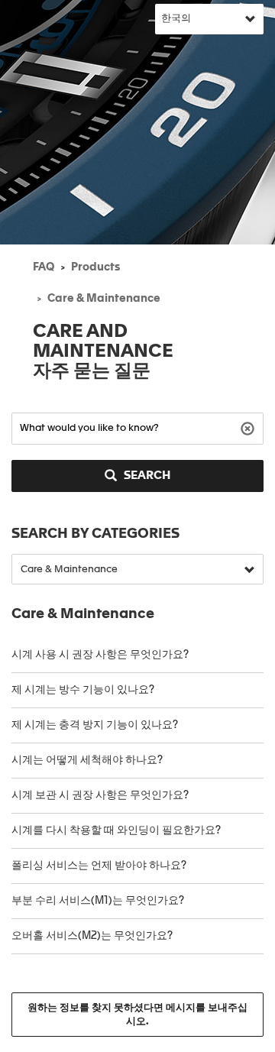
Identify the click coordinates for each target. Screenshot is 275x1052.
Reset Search (249, 427)
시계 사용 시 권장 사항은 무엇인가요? (100, 654)
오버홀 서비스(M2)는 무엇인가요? (92, 936)
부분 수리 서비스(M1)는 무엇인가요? (97, 900)
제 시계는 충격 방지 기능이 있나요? (94, 725)
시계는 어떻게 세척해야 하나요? (87, 760)
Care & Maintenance (103, 298)
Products (95, 267)
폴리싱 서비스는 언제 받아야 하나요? (98, 865)
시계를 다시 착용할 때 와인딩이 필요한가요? (117, 830)
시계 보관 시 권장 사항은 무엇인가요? (100, 795)
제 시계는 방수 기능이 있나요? (82, 690)
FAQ (43, 267)
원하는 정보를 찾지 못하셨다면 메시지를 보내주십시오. (137, 1015)
